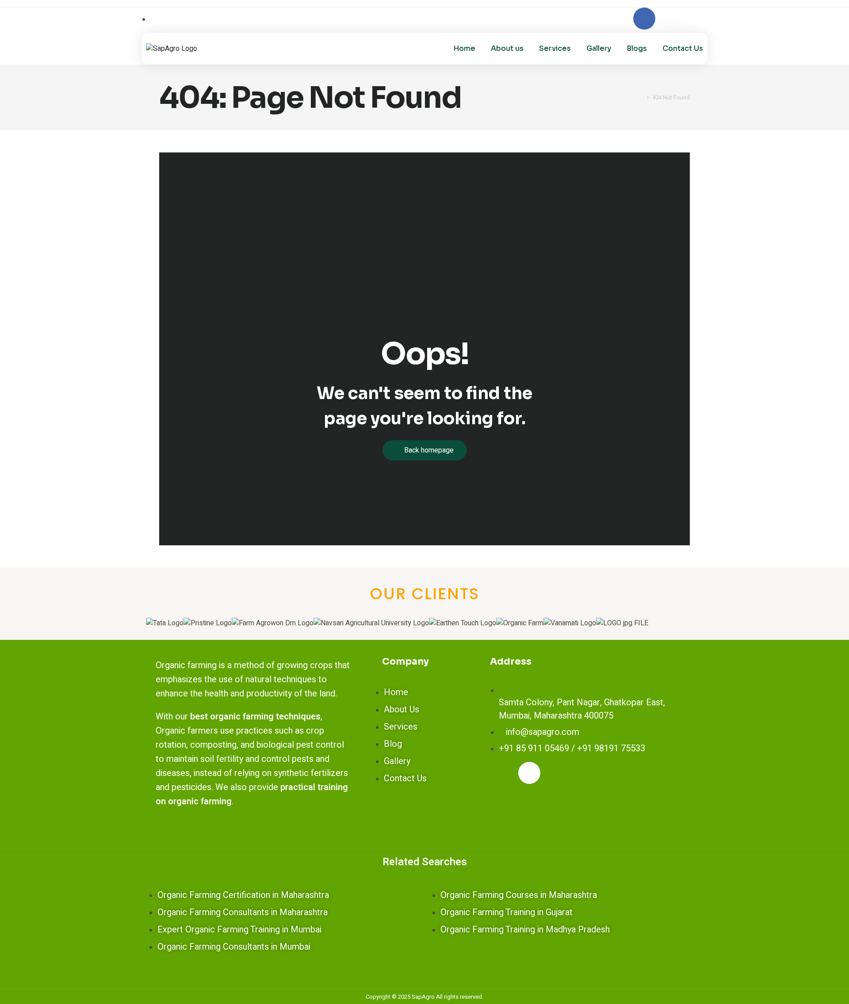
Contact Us (682, 48)
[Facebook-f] (644, 19)
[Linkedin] (696, 19)
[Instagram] (670, 19)
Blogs (637, 48)
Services (555, 48)
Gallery (598, 48)
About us (507, 48)
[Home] (641, 97)
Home (464, 48)
